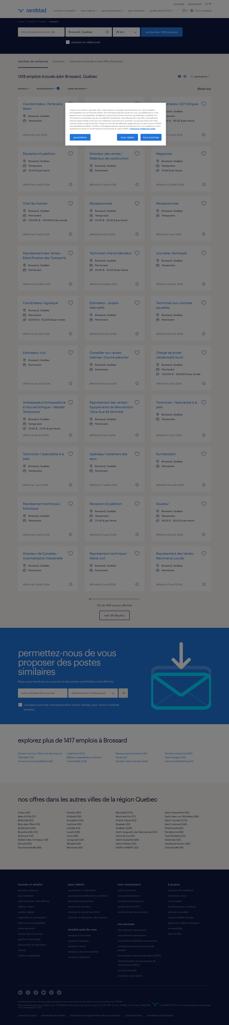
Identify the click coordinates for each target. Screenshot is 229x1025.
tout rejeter (127, 137)
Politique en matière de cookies (142, 129)
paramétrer (80, 137)
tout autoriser (151, 137)
